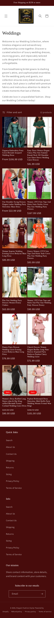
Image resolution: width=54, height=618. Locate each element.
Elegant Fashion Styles (25, 608)
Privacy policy (30, 611)
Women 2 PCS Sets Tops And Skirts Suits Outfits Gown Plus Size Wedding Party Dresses (39, 205)
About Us (10, 447)
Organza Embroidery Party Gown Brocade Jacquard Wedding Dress (12, 152)
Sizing (9, 474)
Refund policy (16, 611)
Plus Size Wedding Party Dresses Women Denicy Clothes (12, 302)
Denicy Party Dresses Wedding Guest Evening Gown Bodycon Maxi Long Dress (13, 350)
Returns (10, 467)
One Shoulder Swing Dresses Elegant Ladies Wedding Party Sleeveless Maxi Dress (14, 204)
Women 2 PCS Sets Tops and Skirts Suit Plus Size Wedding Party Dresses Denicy (39, 302)
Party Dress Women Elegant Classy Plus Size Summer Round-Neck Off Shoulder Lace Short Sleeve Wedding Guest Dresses (38, 155)
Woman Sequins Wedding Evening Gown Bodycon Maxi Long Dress (14, 253)
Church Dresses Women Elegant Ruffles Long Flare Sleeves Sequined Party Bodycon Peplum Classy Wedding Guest (38, 352)
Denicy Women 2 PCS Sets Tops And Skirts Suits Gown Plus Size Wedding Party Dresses (38, 254)
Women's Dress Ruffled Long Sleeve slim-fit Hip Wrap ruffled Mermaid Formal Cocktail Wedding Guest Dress (14, 402)
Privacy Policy (12, 481)
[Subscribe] (42, 593)
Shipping (10, 460)
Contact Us (11, 454)
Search (9, 440)
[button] (6, 16)
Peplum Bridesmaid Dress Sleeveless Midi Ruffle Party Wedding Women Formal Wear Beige (39, 402)
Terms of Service (14, 488)
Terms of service (45, 611)
